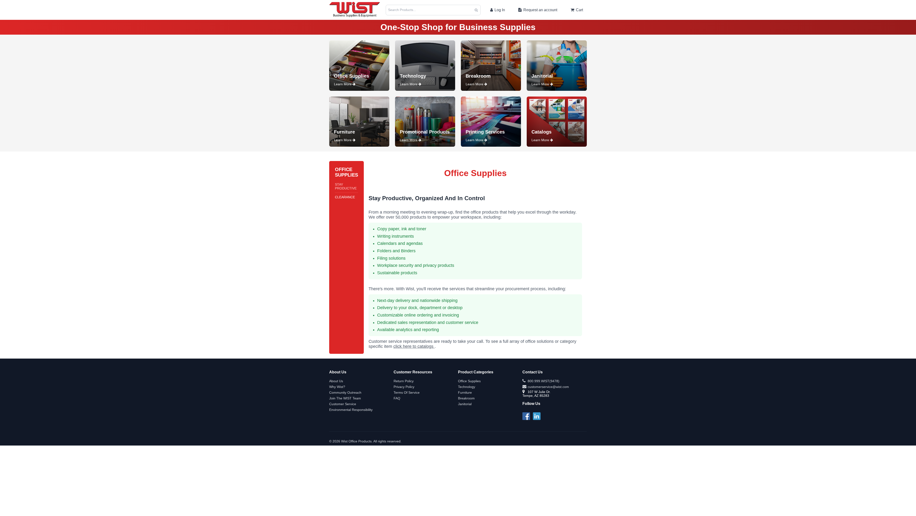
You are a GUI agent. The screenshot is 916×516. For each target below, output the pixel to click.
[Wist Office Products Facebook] (526, 416)
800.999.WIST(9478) (543, 381)
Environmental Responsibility (351, 410)
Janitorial (465, 404)
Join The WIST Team (345, 398)
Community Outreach (345, 392)
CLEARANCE (345, 197)
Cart (579, 10)
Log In (499, 10)
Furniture (465, 392)
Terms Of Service (407, 392)
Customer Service (342, 404)
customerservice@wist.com (548, 387)
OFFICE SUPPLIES (346, 172)
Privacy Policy (404, 387)
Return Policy (404, 381)
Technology (466, 387)
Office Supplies (469, 381)
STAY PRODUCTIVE (346, 186)
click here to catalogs (414, 346)
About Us (336, 381)
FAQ (397, 398)
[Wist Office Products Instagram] (537, 416)
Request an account (539, 10)
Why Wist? (337, 387)
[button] (476, 10)
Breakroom (466, 398)
